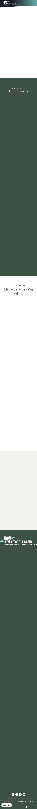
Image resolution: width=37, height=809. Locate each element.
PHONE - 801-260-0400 (19, 640)
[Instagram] (13, 794)
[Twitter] (20, 794)
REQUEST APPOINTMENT (18, 623)
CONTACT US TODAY (18, 628)
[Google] (16, 794)
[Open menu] (33, 3)
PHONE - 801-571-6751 (19, 560)
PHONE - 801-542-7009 (19, 720)
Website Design (19, 807)
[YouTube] (24, 794)
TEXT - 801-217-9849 (19, 563)
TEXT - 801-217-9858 (19, 643)
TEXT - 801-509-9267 (19, 723)
